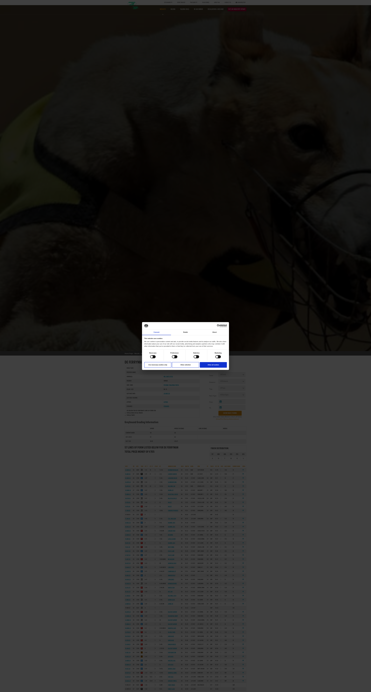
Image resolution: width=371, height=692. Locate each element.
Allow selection (185, 365)
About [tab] (214, 332)
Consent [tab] (156, 332)
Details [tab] (185, 332)
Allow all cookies (213, 365)
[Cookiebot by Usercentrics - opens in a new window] (218, 325)
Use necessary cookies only (157, 365)
